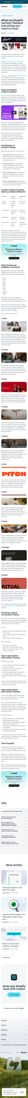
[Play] (14, 112)
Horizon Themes (21, 76)
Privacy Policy (4, 1045)
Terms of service (11, 1045)
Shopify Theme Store (11, 606)
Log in (22, 1008)
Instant (18, 697)
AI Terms (17, 1045)
